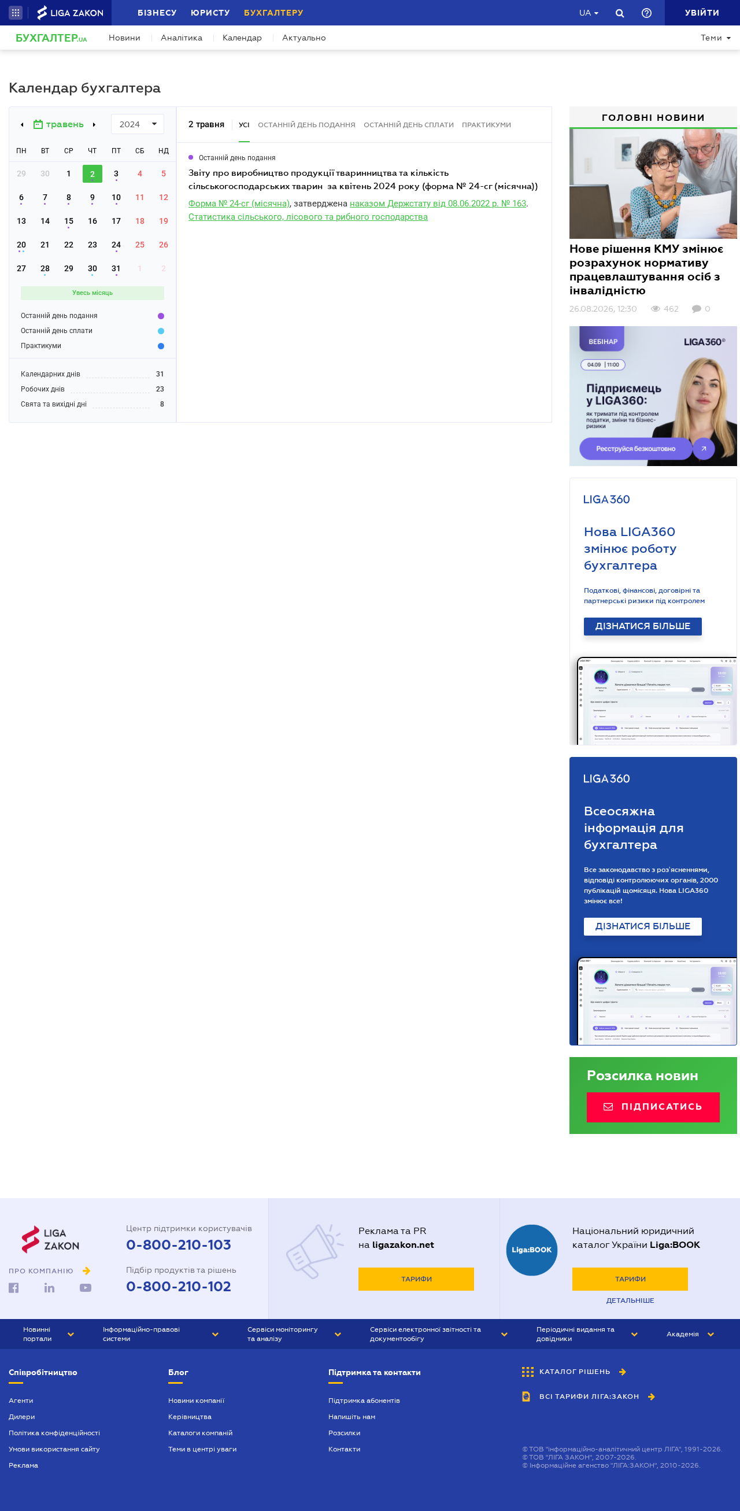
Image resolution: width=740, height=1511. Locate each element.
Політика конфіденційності (54, 1433)
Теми (712, 37)
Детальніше (630, 1300)
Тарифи (416, 1279)
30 (92, 268)
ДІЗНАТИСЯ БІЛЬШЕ (642, 626)
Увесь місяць (92, 293)
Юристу (210, 12)
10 (116, 197)
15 (68, 221)
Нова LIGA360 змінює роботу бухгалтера (630, 548)
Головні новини (653, 117)
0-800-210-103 (178, 1245)
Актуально (304, 37)
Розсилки (344, 1433)
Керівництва (190, 1417)
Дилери (22, 1417)
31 (116, 268)
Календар (242, 37)
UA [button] (585, 12)
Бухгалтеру (274, 12)
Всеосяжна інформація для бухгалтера (634, 828)
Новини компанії (196, 1401)
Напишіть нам (351, 1417)
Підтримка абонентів (364, 1401)
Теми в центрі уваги (202, 1449)
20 (21, 244)
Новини (124, 37)
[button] (16, 13)
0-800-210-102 (178, 1287)
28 (45, 268)
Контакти (344, 1449)
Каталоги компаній (200, 1433)
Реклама (23, 1465)
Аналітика (181, 37)
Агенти (21, 1401)
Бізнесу (157, 12)
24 (116, 244)
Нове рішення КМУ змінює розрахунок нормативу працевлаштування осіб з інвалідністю (646, 269)
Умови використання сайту (54, 1449)
